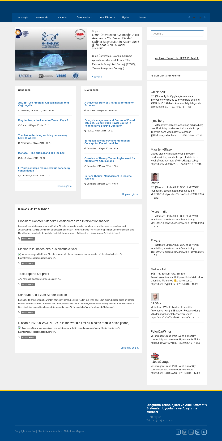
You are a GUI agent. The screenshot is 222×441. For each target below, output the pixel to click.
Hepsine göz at (64, 186)
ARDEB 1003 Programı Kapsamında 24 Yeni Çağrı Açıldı (43, 104)
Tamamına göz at (129, 347)
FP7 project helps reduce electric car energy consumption (44, 169)
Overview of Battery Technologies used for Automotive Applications (109, 159)
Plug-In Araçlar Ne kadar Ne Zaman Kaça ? (43, 120)
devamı (97, 76)
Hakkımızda (42, 17)
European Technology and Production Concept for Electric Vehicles (107, 142)
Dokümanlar (84, 17)
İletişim (142, 17)
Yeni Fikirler (106, 17)
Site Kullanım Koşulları (50, 431)
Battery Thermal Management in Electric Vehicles (108, 177)
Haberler (63, 17)
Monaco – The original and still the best (41, 153)
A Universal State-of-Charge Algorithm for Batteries (109, 104)
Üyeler (126, 17)
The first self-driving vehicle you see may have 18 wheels (42, 136)
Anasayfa (23, 17)
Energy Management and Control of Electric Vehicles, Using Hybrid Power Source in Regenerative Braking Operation (110, 122)
